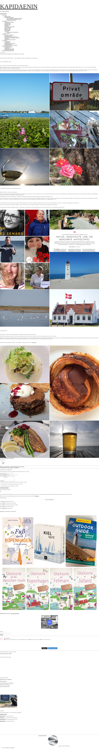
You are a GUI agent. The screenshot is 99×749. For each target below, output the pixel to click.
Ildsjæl (4, 34)
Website (2, 475)
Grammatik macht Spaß (10, 43)
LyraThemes (12, 747)
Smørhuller (7, 24)
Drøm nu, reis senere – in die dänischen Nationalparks (12, 466)
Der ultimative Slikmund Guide (14, 19)
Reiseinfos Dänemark (9, 22)
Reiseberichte (12, 458)
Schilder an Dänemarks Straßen (12, 37)
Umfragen (7, 38)
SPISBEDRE (34, 342)
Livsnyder (4, 15)
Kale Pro (7, 747)
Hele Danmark (8, 27)
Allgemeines (7, 41)
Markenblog (2, 717)
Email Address (3, 474)
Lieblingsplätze (8, 35)
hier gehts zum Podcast (15, 613)
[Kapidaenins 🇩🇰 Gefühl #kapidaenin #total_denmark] (25, 643)
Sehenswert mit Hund (9, 48)
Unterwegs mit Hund (9, 49)
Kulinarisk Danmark (9, 17)
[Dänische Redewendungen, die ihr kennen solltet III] (74, 644)
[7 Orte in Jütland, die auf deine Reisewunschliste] (91, 643)
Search (1, 634)
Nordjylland (7, 28)
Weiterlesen (37, 496)
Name (1, 473)
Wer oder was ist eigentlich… (11, 36)
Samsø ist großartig (3, 681)
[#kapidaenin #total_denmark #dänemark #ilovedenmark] (58, 643)
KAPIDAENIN (19, 6)
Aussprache (7, 42)
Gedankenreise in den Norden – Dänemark (9, 467)
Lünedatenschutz (3, 719)
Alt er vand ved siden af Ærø (4, 686)
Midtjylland (7, 29)
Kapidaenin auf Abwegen (10, 39)
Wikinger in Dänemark (10, 26)
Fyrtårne (7, 25)
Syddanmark (7, 30)
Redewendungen (8, 44)
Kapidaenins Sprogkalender (11, 45)
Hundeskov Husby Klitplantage (5, 684)
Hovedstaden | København (12, 32)
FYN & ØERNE (7, 33)
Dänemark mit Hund (6, 46)
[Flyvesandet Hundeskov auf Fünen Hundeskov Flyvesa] (41, 643)
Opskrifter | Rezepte (11, 20)
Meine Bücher (8, 16)
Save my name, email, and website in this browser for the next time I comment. (14, 482)
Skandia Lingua (3, 721)
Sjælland (7, 31)
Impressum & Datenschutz (8, 50)
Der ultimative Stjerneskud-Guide (14, 18)
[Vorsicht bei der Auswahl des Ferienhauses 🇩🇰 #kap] (8, 643)
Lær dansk (4, 40)
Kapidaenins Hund (3, 714)
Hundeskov (7, 47)
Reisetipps (4, 21)
